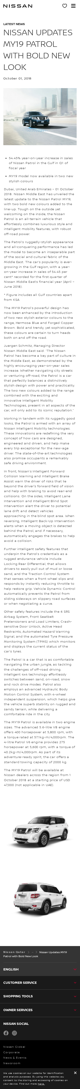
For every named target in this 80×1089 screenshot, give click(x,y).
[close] (75, 1073)
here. (41, 1083)
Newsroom (11, 1063)
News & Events (15, 1057)
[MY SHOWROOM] (65, 6)
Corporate (11, 1052)
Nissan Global (14, 1047)
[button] (73, 6)
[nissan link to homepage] (17, 6)
